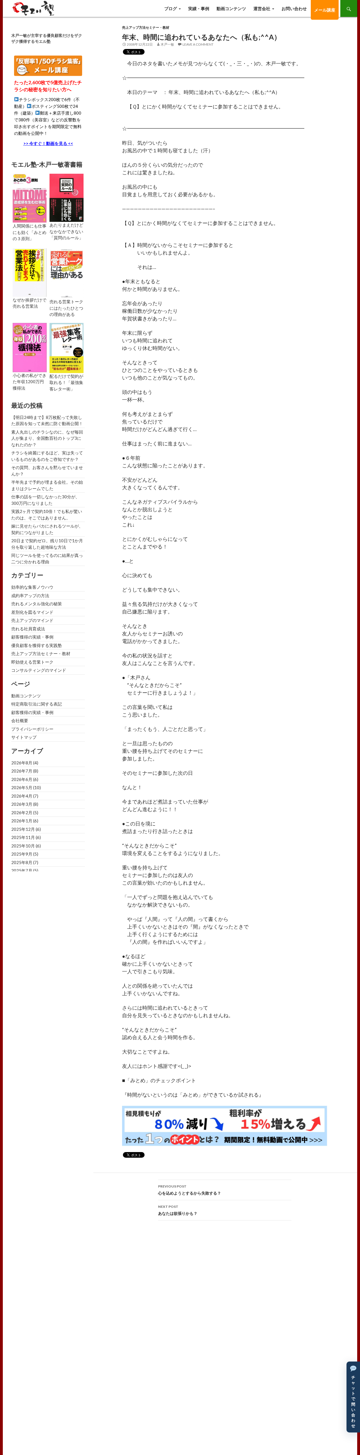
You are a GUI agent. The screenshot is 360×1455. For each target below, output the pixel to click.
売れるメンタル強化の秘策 (36, 603)
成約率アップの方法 (30, 595)
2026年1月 (21, 820)
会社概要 (19, 720)
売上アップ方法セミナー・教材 (145, 27)
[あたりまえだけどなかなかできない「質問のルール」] (67, 197)
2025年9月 (21, 853)
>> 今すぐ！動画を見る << (48, 143)
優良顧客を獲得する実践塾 (36, 645)
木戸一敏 (167, 44)
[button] (353, 1397)
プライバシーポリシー (32, 728)
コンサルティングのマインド (38, 670)
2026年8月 (21, 762)
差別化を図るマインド (32, 612)
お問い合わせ (294, 8)
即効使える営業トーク (32, 661)
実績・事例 (198, 8)
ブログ (170, 8)
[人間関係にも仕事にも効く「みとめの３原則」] (30, 197)
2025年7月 (21, 870)
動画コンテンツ (231, 8)
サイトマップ (24, 737)
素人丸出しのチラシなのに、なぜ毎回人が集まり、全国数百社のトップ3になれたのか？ (47, 438)
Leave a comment (198, 44)
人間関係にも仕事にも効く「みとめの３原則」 (29, 232)
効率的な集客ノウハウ (32, 587)
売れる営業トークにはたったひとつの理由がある (66, 308)
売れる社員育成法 (28, 628)
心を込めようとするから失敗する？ (189, 1189)
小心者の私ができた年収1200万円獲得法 (29, 381)
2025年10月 (23, 845)
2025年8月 (21, 862)
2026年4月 (21, 795)
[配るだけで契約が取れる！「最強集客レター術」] (67, 347)
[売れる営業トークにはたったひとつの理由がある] (67, 272)
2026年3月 (21, 804)
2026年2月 (21, 812)
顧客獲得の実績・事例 (32, 636)
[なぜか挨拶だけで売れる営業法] (30, 272)
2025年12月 (23, 829)
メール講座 (324, 9)
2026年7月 (21, 770)
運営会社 (261, 8)
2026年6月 (21, 779)
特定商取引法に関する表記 (36, 703)
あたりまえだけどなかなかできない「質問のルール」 (66, 231)
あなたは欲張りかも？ (177, 1210)
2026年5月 (21, 787)
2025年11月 (23, 837)
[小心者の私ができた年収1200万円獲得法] (30, 346)
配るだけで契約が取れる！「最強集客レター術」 (66, 382)
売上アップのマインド (32, 620)
